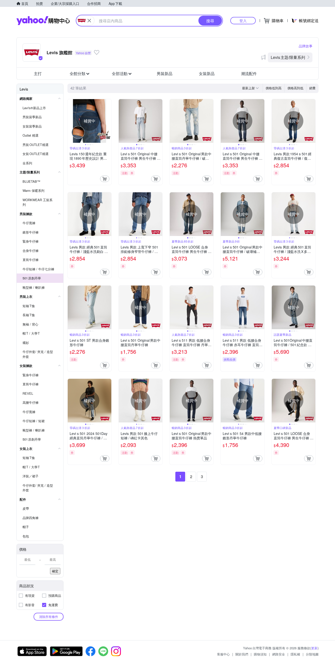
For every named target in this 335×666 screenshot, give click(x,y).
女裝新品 (207, 73)
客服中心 (223, 654)
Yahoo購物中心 (43, 20)
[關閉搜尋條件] (89, 21)
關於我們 (241, 654)
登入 (243, 20)
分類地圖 (312, 654)
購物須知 (260, 654)
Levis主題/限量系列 (288, 57)
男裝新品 (164, 73)
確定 (55, 571)
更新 (314, 648)
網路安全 (278, 654)
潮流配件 (249, 73)
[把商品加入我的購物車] (104, 179)
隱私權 (295, 654)
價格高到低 (295, 88)
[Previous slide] (71, 121)
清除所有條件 (48, 616)
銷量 (312, 88)
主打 (38, 73)
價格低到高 (274, 88)
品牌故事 (305, 45)
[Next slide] (108, 121)
